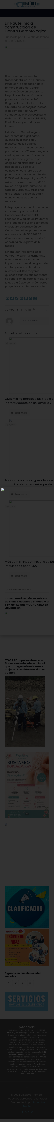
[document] (27, 561)
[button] (50, 490)
